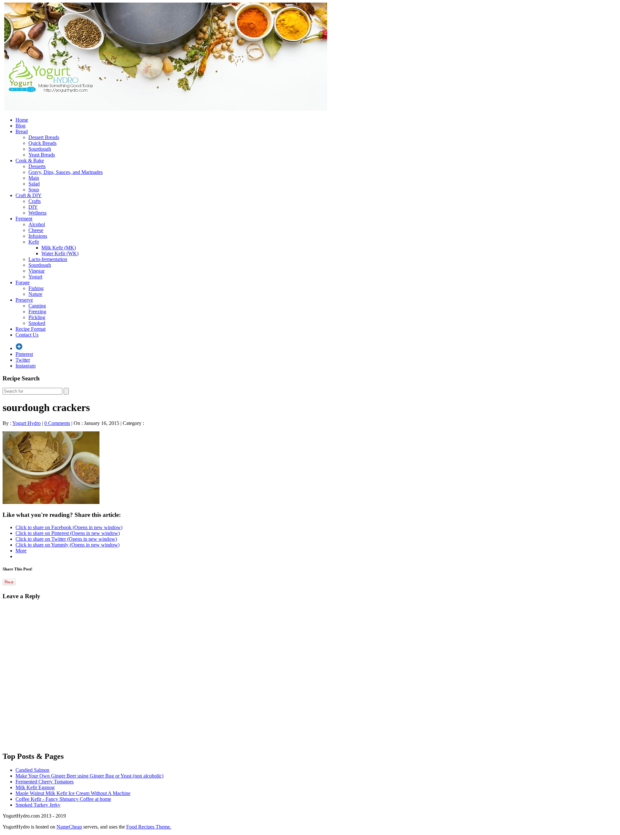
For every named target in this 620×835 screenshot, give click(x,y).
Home (22, 120)
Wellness (37, 213)
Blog (21, 125)
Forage (23, 282)
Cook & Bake (30, 160)
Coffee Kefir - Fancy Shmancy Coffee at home (63, 799)
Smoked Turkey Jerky (38, 805)
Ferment (24, 218)
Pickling (36, 317)
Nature (35, 294)
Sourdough (39, 149)
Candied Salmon (32, 770)
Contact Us (27, 334)
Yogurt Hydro (26, 423)
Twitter (23, 360)
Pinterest (24, 354)
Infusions (37, 236)
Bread (22, 131)
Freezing (37, 311)
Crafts (34, 201)
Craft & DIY (29, 195)
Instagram (26, 365)
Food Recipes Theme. (148, 827)
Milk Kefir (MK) (58, 247)
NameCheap (69, 827)
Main (33, 178)
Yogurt (35, 276)
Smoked (36, 323)
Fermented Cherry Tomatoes (45, 781)
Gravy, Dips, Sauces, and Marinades (65, 172)
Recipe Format (31, 329)
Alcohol (36, 224)
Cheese (35, 230)
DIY (33, 207)
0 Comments (57, 423)
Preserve (24, 300)
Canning (37, 305)
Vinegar (36, 271)
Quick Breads (42, 143)
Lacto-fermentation (47, 259)
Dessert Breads (43, 137)
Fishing (36, 288)
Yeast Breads (41, 154)
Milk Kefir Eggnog (35, 787)
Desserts (37, 166)
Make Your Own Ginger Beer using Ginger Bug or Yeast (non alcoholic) (89, 776)
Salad (34, 183)
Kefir (33, 242)
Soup (33, 189)
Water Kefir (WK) (59, 253)
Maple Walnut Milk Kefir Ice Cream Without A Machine (73, 793)
